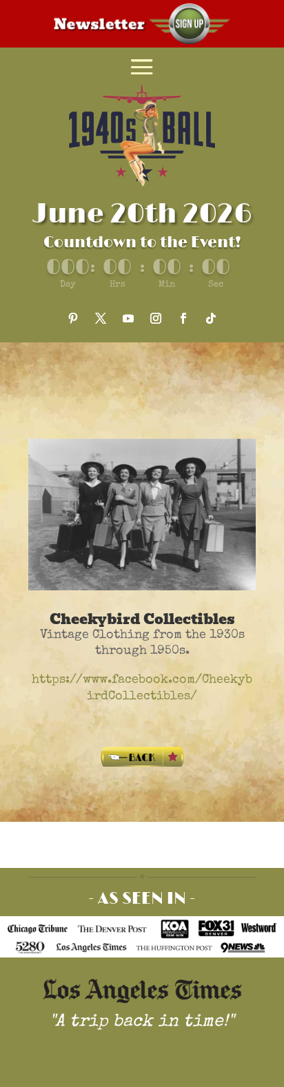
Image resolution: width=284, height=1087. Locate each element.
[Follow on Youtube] (128, 318)
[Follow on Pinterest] (73, 318)
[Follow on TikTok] (211, 318)
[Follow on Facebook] (183, 318)
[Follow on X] (101, 318)
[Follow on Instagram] (156, 318)
